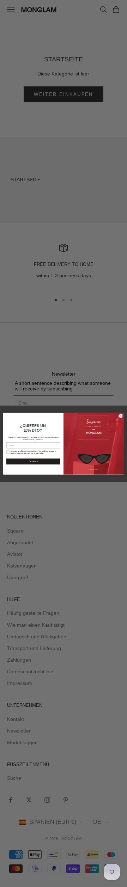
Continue (33, 461)
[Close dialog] (121, 416)
